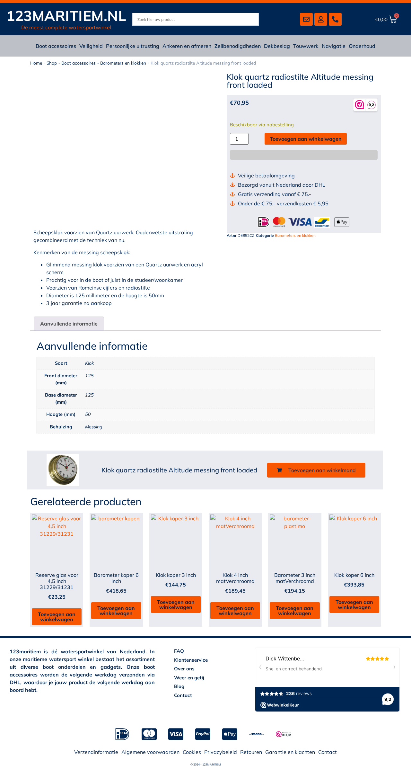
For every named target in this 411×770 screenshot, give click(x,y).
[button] (316, 470)
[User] (320, 19)
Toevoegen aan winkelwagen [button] (56, 616)
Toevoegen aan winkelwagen (306, 139)
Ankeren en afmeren (186, 46)
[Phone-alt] (335, 19)
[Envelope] (306, 19)
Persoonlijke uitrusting (132, 46)
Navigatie (333, 46)
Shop (52, 63)
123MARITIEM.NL (66, 15)
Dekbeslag (277, 46)
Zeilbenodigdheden (237, 46)
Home (36, 63)
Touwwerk (306, 46)
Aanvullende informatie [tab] (69, 323)
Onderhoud (362, 46)
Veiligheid (91, 46)
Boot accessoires (56, 46)
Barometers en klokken (123, 63)
